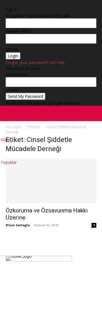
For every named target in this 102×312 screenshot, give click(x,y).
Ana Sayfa (13, 126)
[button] (94, 113)
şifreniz (12, 49)
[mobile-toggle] (10, 113)
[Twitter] (47, 295)
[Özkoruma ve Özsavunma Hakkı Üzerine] (51, 181)
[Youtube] (64, 295)
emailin (12, 89)
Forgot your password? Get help (35, 62)
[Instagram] (30, 295)
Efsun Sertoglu (18, 225)
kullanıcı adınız (18, 31)
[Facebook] (13, 295)
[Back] (7, 3)
